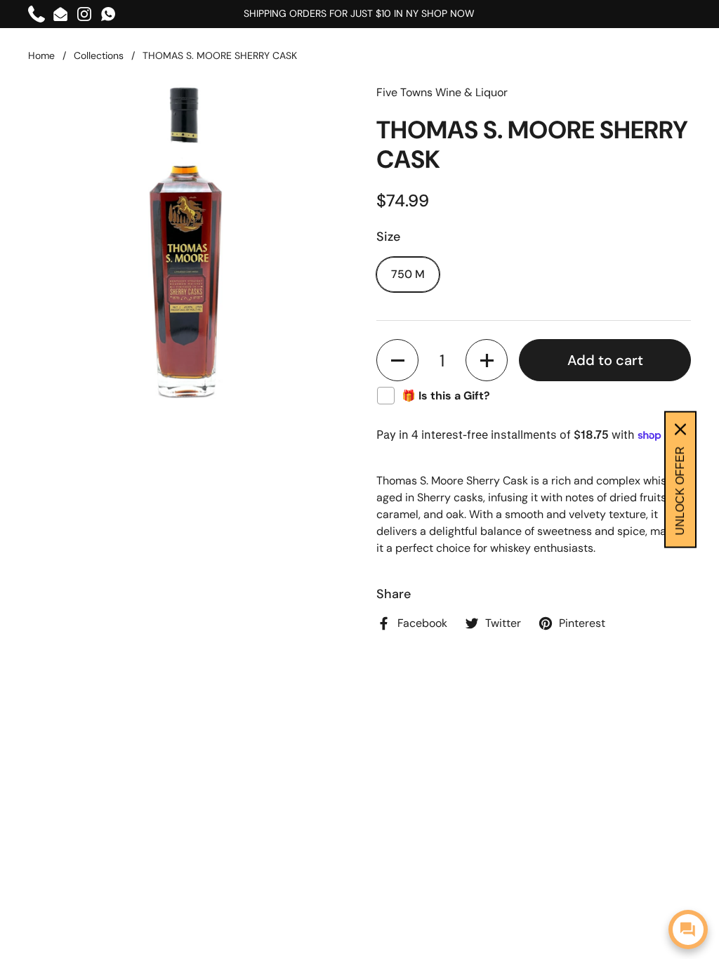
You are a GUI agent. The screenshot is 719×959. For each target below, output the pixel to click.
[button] (397, 360)
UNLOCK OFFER (680, 491)
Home (41, 55)
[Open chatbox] (688, 929)
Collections (99, 55)
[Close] (680, 429)
